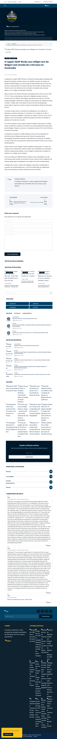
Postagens (14, 43)
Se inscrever (29, 457)
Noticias (7, 58)
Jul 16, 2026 (20, 376)
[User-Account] (47, 5)
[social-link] (17, 303)
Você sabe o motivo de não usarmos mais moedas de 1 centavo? (27, 282)
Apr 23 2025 (42, 283)
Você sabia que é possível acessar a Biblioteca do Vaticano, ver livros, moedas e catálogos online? (45, 287)
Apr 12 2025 (25, 279)
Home (9, 43)
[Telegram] (23, 52)
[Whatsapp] (21, 52)
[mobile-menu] (5, 6)
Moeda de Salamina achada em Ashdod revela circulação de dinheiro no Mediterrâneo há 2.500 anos (25, 34)
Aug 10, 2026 (20, 369)
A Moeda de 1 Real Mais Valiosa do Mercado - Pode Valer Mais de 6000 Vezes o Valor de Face (12, 287)
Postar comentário (12, 254)
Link (5, 1)
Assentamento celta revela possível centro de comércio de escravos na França (32, 374)
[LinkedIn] (14, 52)
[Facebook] (12, 52)
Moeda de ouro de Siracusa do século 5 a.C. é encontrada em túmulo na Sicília (20, 33)
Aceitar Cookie (8, 734)
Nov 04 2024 (8, 283)
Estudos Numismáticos (9, 482)
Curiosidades (13, 58)
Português (37, 1)
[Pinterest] (16, 52)
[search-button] (52, 5)
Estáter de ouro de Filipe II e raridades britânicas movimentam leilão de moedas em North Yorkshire (24, 32)
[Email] (25, 52)
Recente (9, 313)
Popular (17, 313)
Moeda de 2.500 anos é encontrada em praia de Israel (15, 30)
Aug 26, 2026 (18, 320)
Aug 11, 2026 (18, 334)
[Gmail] (19, 52)
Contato (19, 1)
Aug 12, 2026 (18, 328)
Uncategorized (16, 317)
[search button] (50, 293)
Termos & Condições (12, 1)
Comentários (27, 313)
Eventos (8, 487)
